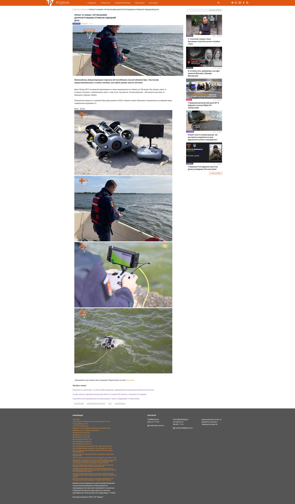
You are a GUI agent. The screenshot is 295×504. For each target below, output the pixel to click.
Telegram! (129, 380)
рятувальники (79, 404)
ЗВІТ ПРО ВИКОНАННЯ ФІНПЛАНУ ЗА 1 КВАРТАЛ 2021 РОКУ (93, 446)
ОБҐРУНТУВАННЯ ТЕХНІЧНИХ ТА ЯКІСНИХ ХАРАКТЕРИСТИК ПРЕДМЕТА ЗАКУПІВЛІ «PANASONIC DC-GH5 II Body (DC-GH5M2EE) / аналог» (95, 475)
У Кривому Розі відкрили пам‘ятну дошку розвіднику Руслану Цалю (203, 168)
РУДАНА (62, 3)
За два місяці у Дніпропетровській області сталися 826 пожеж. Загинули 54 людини (109, 394)
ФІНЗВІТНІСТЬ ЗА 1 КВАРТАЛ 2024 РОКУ (86, 430)
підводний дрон (120, 404)
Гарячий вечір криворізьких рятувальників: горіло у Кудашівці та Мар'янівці (106, 399)
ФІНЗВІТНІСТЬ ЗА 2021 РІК (81, 437)
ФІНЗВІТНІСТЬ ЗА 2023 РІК (81, 433)
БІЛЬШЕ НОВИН (215, 173)
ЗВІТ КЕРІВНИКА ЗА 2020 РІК (82, 442)
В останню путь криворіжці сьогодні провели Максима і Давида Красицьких (204, 73)
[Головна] (50, 5)
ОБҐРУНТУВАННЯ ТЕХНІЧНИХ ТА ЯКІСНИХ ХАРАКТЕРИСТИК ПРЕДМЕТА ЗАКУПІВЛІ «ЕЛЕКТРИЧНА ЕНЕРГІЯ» (93, 465)
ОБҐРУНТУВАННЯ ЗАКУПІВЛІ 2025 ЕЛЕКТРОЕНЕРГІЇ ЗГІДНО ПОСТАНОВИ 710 (92, 451)
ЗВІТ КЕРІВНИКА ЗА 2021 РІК (82, 439)
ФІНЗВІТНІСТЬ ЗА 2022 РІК (81, 435)
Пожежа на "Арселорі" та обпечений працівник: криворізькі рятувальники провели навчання (113, 390)
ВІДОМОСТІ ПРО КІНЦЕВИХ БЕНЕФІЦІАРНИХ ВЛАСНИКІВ (91, 428)
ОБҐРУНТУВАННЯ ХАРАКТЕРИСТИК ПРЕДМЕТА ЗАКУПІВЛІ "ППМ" (94, 458)
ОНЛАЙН (153, 3)
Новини (84, 9)
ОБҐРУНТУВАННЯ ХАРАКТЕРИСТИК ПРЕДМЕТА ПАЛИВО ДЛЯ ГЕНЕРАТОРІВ (93, 455)
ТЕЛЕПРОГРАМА (122, 3)
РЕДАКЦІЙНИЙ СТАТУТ (80, 424)
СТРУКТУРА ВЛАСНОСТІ (80, 426)
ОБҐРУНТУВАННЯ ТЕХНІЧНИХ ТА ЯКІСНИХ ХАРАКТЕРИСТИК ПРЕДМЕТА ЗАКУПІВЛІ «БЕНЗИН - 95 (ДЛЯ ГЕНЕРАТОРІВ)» (93, 479)
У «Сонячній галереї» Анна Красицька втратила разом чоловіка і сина (204, 41)
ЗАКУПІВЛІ (76, 419)
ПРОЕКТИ (105, 3)
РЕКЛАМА (140, 3)
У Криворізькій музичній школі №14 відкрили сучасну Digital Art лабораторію (203, 105)
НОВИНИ (91, 3)
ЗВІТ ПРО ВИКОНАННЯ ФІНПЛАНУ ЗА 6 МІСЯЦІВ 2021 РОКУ (92, 448)
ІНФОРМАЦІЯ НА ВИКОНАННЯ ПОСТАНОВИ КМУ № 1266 (91, 421)
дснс (110, 404)
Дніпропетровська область (96, 404)
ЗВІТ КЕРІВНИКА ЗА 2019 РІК (82, 444)
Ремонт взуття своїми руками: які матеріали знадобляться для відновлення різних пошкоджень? (202, 137)
